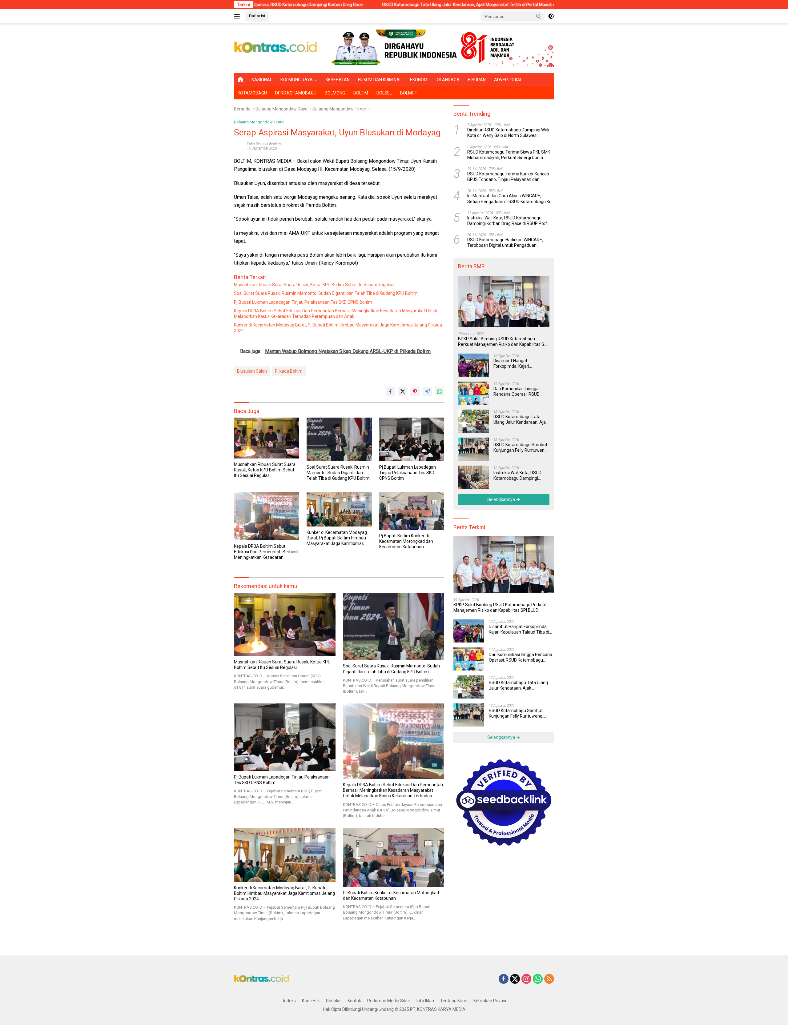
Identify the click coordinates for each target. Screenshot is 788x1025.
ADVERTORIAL (508, 79)
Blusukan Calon (252, 371)
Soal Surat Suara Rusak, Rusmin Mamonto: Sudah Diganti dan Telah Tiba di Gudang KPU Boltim (326, 293)
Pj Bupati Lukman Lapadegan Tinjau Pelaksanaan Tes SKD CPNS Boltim (303, 302)
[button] (539, 16)
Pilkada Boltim (289, 371)
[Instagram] (526, 979)
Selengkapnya (501, 499)
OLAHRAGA (448, 79)
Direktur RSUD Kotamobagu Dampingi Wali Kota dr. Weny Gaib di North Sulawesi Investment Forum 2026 (508, 132)
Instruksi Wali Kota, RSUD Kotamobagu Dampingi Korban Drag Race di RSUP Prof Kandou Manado (507, 220)
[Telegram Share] (427, 391)
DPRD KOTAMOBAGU (295, 92)
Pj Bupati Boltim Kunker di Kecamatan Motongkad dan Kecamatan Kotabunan (406, 541)
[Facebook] (504, 979)
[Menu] (238, 16)
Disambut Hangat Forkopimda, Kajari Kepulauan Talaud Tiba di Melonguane (517, 363)
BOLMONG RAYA (296, 79)
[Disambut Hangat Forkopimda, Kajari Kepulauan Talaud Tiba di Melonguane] (473, 365)
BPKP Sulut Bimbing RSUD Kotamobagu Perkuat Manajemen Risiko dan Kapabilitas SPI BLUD (503, 341)
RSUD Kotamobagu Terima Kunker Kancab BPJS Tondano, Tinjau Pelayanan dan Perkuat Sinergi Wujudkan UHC (508, 176)
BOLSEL (384, 92)
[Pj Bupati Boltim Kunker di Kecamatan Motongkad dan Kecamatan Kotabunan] (411, 511)
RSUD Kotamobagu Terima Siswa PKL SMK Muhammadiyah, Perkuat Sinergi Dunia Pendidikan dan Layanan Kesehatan (508, 155)
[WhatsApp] (538, 979)
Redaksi (333, 1000)
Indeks (289, 1000)
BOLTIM (360, 92)
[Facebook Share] (390, 391)
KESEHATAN (338, 79)
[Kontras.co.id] (276, 47)
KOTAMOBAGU (252, 92)
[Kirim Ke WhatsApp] (439, 391)
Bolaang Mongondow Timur (258, 122)
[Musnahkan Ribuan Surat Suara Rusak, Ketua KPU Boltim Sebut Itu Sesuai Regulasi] (266, 438)
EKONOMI (419, 79)
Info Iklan (425, 1000)
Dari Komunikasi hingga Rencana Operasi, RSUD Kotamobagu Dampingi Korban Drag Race (516, 391)
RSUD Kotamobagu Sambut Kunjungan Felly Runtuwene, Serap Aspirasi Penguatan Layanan (520, 447)
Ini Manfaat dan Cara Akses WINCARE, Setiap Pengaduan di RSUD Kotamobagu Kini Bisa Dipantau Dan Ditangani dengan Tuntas (510, 198)
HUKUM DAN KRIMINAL (380, 79)
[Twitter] (515, 979)
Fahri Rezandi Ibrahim (264, 144)
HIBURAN (477, 79)
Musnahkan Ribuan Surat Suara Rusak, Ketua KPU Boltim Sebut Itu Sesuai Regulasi (314, 284)
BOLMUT (408, 92)
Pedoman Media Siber (388, 1000)
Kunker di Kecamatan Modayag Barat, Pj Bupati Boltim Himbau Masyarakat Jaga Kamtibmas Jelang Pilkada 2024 (338, 327)
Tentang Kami (453, 1000)
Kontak (354, 1000)
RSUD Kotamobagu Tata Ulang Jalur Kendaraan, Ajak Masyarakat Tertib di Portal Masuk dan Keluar (415, 4)
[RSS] (549, 979)
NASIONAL (261, 79)
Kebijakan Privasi (489, 1000)
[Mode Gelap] (551, 16)
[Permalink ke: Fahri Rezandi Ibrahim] (239, 145)
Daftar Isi (257, 16)
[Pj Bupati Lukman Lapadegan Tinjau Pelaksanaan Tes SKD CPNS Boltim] (411, 439)
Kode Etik (311, 1000)
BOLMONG (335, 92)
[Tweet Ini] (402, 391)
